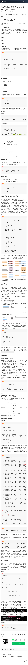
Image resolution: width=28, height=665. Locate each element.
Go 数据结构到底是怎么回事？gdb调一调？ (13, 8)
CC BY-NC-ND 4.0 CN (11, 649)
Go (17, 11)
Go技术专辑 (11, 11)
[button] (5, 661)
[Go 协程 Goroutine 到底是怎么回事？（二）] (1, 661)
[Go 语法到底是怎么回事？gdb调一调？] (3, 661)
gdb (18, 11)
